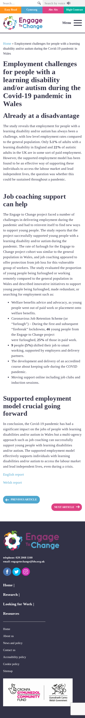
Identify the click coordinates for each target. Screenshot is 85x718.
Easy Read (11, 9)
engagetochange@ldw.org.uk (28, 561)
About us (8, 636)
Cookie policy (11, 664)
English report (13, 474)
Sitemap (8, 671)
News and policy (12, 643)
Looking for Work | (18, 604)
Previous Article (24, 499)
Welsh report (12, 483)
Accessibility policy (14, 657)
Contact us (9, 650)
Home (7, 43)
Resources (11, 613)
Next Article (64, 507)
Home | (8, 585)
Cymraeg (31, 9)
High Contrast (74, 9)
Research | (11, 594)
